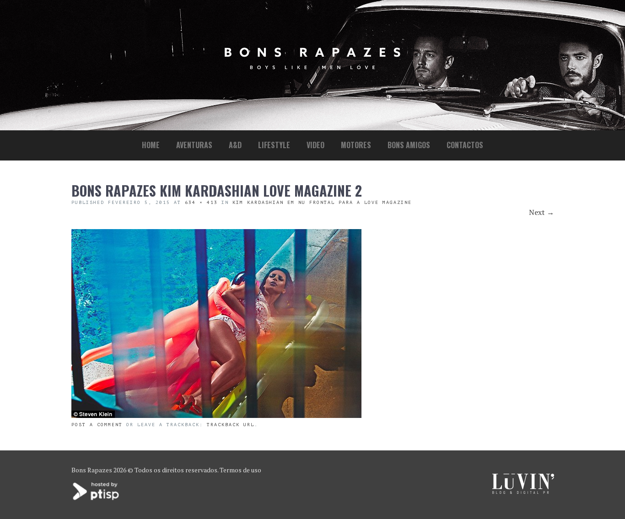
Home (151, 144)
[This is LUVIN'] (523, 491)
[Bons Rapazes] (312, 67)
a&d (235, 144)
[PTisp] (96, 499)
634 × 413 (201, 202)
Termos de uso (240, 469)
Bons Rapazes (91, 469)
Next (541, 212)
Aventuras (194, 144)
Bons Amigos (409, 144)
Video (315, 144)
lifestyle (274, 144)
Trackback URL (230, 424)
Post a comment (97, 424)
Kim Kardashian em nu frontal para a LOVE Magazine (322, 202)
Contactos (465, 144)
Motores (356, 144)
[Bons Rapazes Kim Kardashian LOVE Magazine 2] (216, 415)
